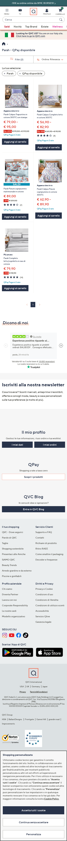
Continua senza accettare (33, 822)
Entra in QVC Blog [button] (33, 509)
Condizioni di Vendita (46, 599)
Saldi (7, 26)
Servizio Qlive (42, 616)
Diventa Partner (10, 594)
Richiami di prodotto (46, 543)
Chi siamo (7, 588)
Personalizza (33, 834)
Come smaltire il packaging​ (49, 554)
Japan (44, 686)
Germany (36, 686)
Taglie (5, 543)
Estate (44, 26)
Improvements (8, 723)
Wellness (57, 26)
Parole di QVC (9, 537)
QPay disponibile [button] (32, 73)
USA (22, 686)
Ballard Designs (15, 719)
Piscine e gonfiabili (11, 576)
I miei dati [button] (17, 444)
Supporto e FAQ (43, 532)
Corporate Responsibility (15, 605)
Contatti (39, 537)
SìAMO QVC (8, 559)
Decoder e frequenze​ (46, 559)
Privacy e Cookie (44, 588)
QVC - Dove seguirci (12, 532)
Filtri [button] (18, 59)
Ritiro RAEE (41, 548)
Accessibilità (42, 610)
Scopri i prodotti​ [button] (33, 476)
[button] (6, 12)
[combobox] (30, 20)
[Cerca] (61, 19)
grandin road (54, 719)
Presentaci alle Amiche (14, 554)
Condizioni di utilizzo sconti (49, 605)
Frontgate (29, 719)
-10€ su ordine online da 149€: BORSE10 (32, 3)
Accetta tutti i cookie (33, 810)
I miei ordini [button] (50, 444)
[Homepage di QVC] (3, 44)
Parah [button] (9, 73)
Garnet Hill (41, 719)
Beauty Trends (9, 565)
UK (27, 686)
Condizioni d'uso (44, 594)
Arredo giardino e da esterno (17, 570)
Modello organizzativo (13, 616)
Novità (17, 26)
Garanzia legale (43, 621)
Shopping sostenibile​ (13, 548)
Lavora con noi (9, 599)
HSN (4, 719)
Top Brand (31, 26)
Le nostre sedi (9, 610)
